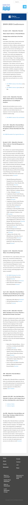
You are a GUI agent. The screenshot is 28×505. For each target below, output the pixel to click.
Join (17, 465)
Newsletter (6, 467)
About (4, 461)
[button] (25, 6)
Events (4, 464)
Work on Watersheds (7, 485)
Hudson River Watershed (7, 480)
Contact (18, 462)
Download (15, 175)
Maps (17, 468)
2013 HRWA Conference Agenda (13, 87)
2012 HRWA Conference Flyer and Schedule (15, 117)
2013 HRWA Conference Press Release (14, 83)
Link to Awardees (10, 388)
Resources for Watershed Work (20, 477)
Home (4, 458)
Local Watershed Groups (6, 490)
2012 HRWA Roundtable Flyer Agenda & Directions (13, 134)
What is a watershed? (7, 476)
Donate (18, 459)
